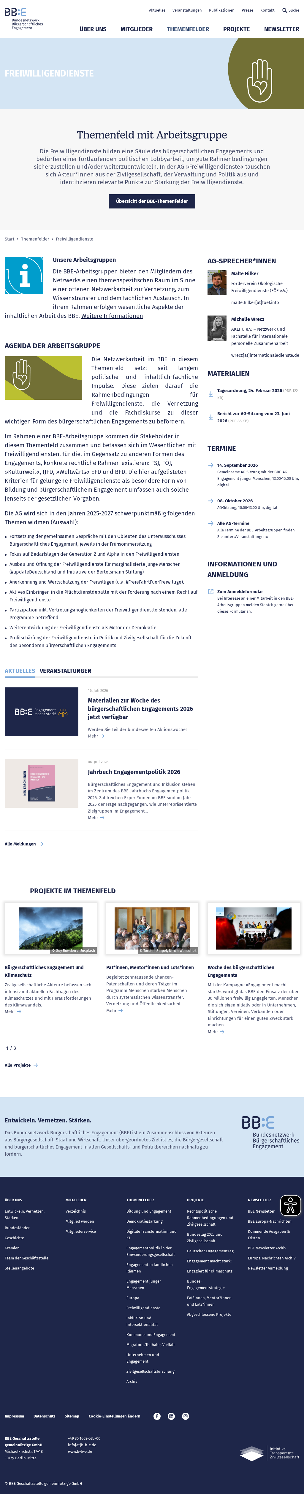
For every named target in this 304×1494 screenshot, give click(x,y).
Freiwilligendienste (143, 1308)
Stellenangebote (19, 1268)
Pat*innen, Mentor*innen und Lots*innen (150, 967)
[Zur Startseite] (24, 19)
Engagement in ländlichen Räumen (149, 1267)
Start (9, 239)
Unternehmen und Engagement (142, 1358)
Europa (132, 1298)
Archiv (131, 1381)
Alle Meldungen (20, 844)
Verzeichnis (76, 1211)
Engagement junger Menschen (143, 1284)
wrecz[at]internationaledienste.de (265, 355)
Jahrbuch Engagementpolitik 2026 (134, 771)
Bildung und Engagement (148, 1211)
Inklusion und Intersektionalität (142, 1321)
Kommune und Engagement (150, 1334)
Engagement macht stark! (209, 1261)
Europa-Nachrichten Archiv (271, 1258)
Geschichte (14, 1238)
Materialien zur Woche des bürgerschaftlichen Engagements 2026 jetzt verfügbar (140, 709)
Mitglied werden (80, 1221)
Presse (247, 10)
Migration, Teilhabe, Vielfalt (150, 1344)
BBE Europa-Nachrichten (270, 1221)
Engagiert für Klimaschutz (209, 1271)
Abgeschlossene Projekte (209, 1314)
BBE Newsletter (261, 1211)
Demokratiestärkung (144, 1221)
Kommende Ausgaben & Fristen (269, 1234)
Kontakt (267, 10)
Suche (294, 10)
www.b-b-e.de (80, 1451)
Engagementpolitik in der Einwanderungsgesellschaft (150, 1251)
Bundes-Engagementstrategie (206, 1284)
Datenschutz (44, 1416)
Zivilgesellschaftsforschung (150, 1371)
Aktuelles (157, 10)
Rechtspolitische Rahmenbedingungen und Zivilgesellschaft (210, 1218)
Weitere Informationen (112, 315)
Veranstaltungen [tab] (65, 670)
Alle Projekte (18, 1065)
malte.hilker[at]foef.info (255, 302)
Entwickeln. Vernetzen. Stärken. (25, 1214)
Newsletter (281, 29)
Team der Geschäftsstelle (26, 1258)
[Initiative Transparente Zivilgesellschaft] (269, 1453)
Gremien (12, 1248)
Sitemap (72, 1416)
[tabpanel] (51, 972)
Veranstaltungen (187, 10)
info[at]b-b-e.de (82, 1445)
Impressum (14, 1416)
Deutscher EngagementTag (210, 1251)
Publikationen (222, 10)
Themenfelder (188, 29)
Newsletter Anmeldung (268, 1268)
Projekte (236, 29)
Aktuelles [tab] (20, 670)
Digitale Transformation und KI (151, 1234)
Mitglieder (137, 29)
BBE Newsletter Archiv (267, 1248)
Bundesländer (17, 1228)
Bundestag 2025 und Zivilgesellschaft (205, 1237)
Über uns (93, 29)
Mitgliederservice (81, 1231)
